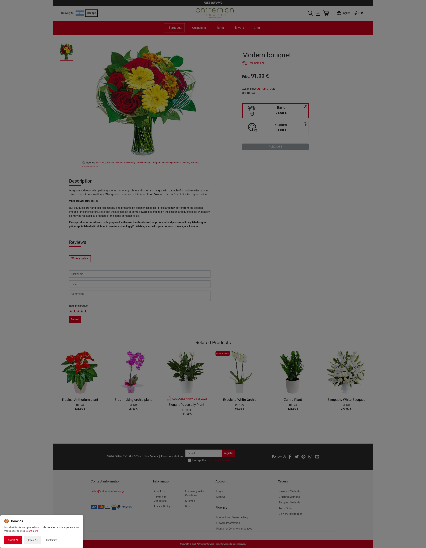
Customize (51, 540)
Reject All (32, 540)
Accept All (13, 540)
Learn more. (32, 531)
